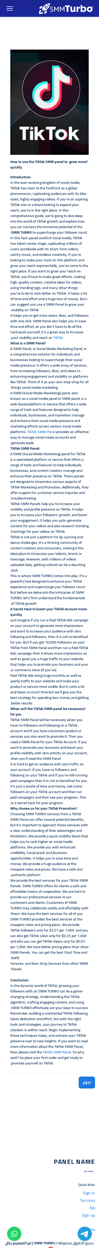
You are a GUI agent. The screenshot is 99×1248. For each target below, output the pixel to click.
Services (87, 1200)
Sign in (89, 1193)
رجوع (87, 1082)
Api (92, 1208)
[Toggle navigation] (10, 8)
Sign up (88, 1215)
